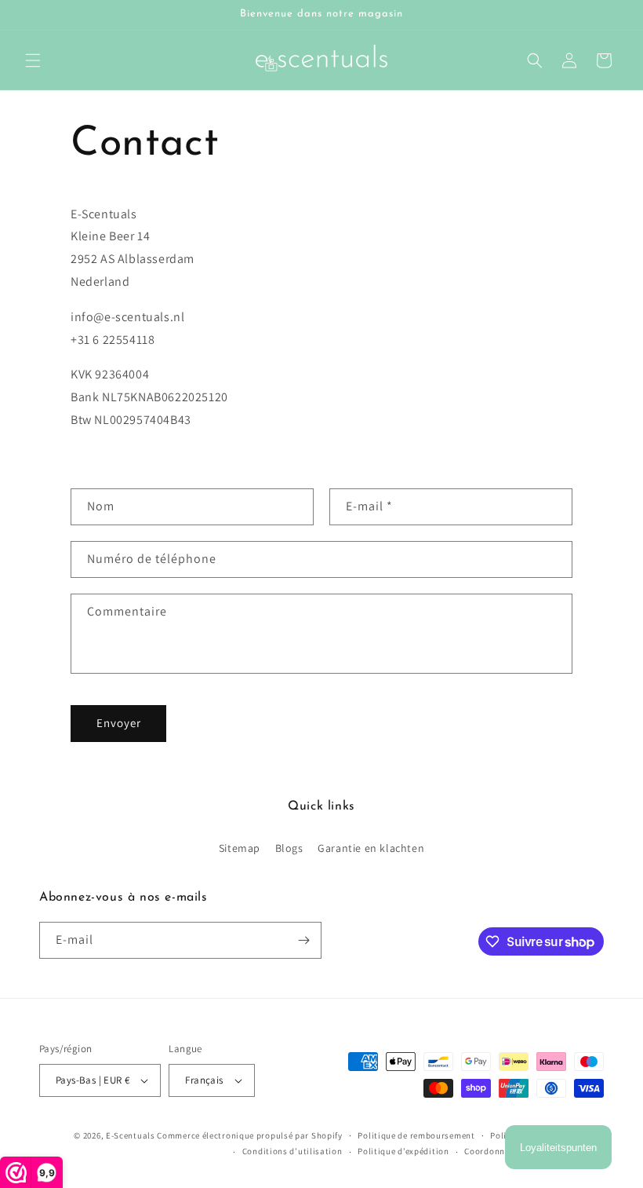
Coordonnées (491, 1151)
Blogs (289, 848)
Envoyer (118, 722)
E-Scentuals (130, 1135)
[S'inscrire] (303, 940)
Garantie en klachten (371, 848)
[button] (33, 60)
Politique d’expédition (403, 1151)
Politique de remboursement (416, 1135)
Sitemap (239, 848)
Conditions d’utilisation (292, 1151)
